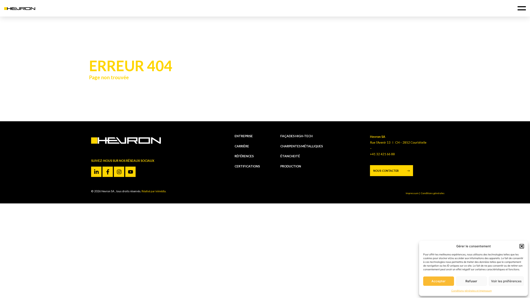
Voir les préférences (506, 281)
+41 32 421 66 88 (382, 154)
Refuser (471, 281)
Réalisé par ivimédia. (154, 191)
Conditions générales (433, 193)
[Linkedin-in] (96, 172)
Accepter (438, 281)
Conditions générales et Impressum (471, 290)
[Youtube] (130, 172)
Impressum (412, 193)
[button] (522, 246)
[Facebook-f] (107, 172)
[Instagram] (119, 172)
